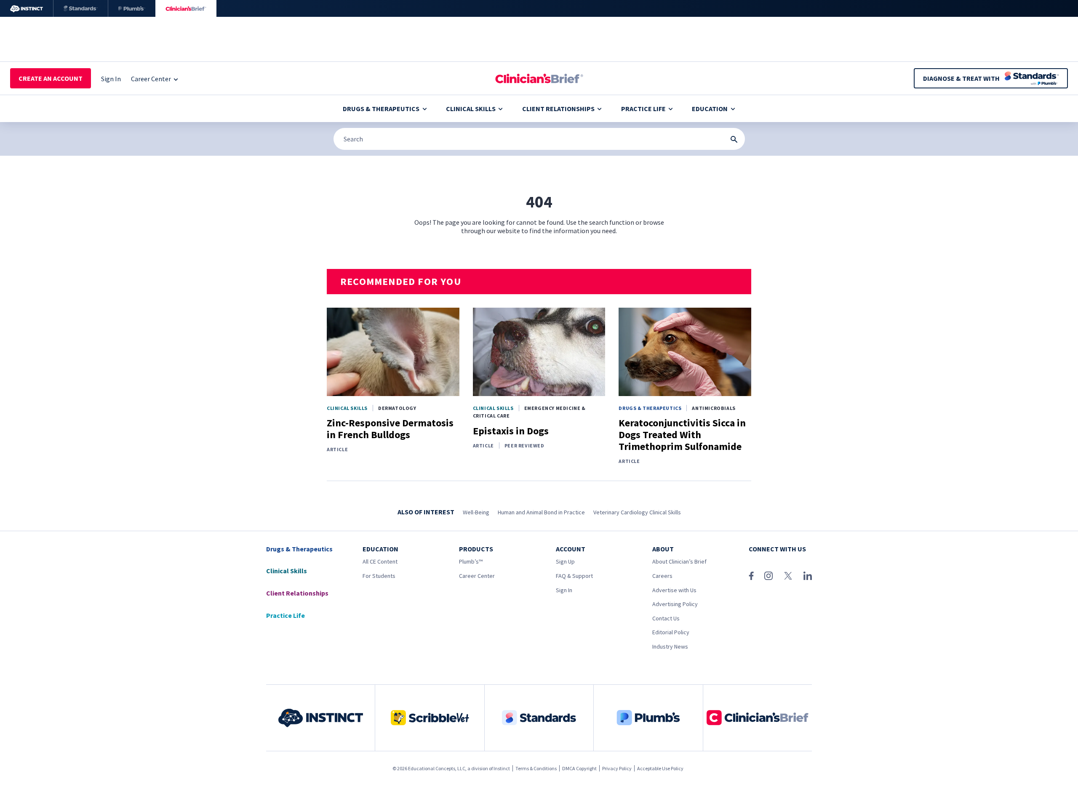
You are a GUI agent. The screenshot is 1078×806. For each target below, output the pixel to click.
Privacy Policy (617, 768)
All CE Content (380, 561)
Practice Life (643, 108)
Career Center (477, 576)
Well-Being (476, 512)
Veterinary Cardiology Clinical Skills (637, 512)
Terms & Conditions (536, 768)
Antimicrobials (713, 408)
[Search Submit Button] (734, 139)
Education (710, 108)
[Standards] (80, 8)
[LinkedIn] (807, 576)
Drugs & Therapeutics (381, 108)
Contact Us (666, 618)
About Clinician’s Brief (679, 561)
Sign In (564, 590)
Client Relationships (558, 108)
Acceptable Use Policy (660, 768)
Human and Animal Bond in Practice (541, 512)
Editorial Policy (670, 632)
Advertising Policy (675, 604)
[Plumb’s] (131, 8)
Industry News (670, 646)
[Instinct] (26, 8)
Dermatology (397, 408)
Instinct (502, 768)
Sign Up (565, 561)
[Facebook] (751, 576)
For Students (379, 576)
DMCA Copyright (579, 768)
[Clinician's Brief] (185, 8)
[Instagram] (768, 576)
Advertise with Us (674, 590)
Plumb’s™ (471, 561)
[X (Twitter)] (788, 576)
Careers (662, 576)
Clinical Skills (471, 108)
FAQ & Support (574, 576)
